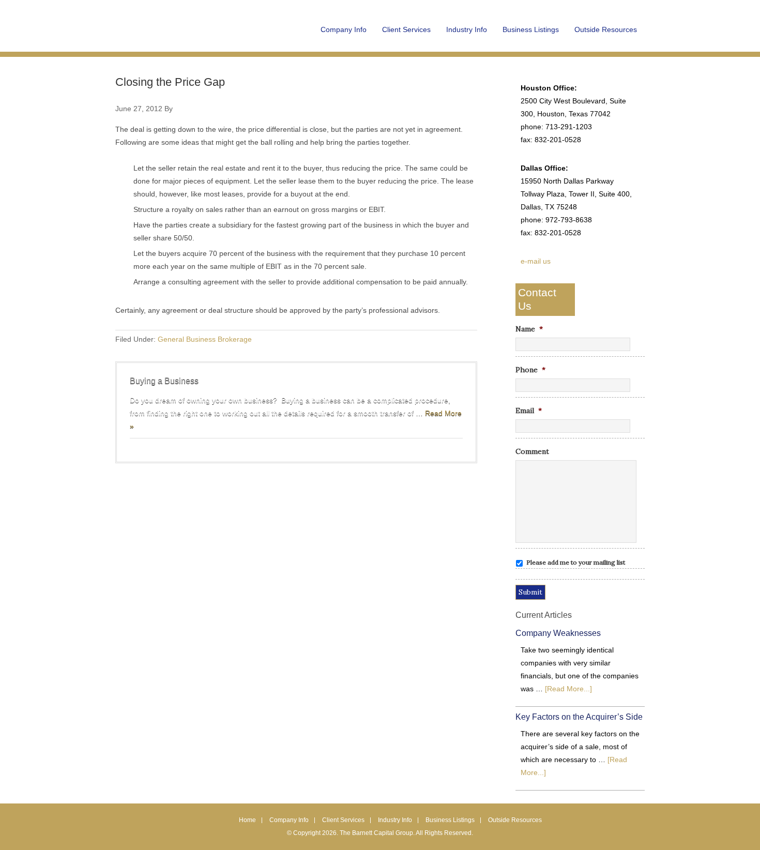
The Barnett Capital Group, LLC (180, 36)
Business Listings (450, 820)
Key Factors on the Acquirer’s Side (579, 716)
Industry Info (395, 820)
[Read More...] (568, 689)
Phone (530, 369)
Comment (532, 451)
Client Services (343, 820)
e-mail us (536, 261)
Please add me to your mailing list (575, 562)
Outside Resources (515, 820)
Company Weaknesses (558, 633)
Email (528, 410)
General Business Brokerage (205, 339)
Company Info (289, 820)
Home (247, 820)
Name (529, 328)
